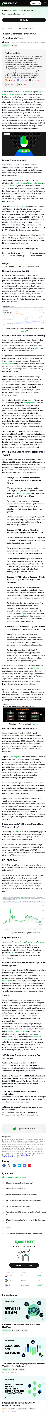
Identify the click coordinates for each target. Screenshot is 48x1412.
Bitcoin (14, 45)
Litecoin (17, 942)
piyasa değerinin (15, 756)
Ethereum (22, 183)
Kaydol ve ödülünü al (24, 1265)
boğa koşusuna (24, 493)
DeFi (24, 613)
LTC (24, 942)
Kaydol (25, 20)
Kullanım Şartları (25, 1155)
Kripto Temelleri (22, 1409)
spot (8, 1031)
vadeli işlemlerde (21, 1031)
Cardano (38, 183)
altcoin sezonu (8, 363)
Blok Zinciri (16, 1330)
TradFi (14, 1370)
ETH (15, 831)
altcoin (36, 238)
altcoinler (35, 668)
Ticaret (11, 1409)
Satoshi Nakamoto (16, 206)
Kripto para (25, 983)
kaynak (24, 331)
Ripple (29, 183)
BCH (42, 942)
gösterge (6, 980)
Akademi (10, 28)
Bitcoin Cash (32, 942)
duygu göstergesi (31, 402)
